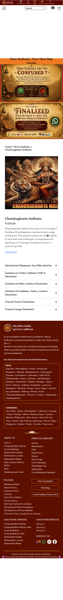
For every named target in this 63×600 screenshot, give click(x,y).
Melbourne (19, 417)
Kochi (8, 385)
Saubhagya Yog (39, 465)
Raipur (44, 388)
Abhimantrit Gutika (13, 537)
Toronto (37, 424)
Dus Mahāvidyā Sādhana (43, 472)
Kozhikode (35, 385)
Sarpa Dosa (37, 452)
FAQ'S (7, 465)
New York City (45, 417)
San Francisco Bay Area (31, 420)
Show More (11, 252)
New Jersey (32, 417)
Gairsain (32, 378)
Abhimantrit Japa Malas (50, 3)
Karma (35, 443)
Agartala (10, 368)
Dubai (10, 414)
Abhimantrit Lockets (42, 3)
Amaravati (42, 368)
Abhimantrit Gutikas (35, 4)
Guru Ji (7, 442)
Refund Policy (10, 487)
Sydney (21, 424)
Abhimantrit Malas (12, 459)
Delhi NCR (44, 375)
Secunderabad (13, 391)
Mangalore (11, 388)
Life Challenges (39, 462)
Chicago (53, 411)
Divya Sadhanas (28, 3)
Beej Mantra (38, 446)
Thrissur (31, 394)
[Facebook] (55, 542)
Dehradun (33, 375)
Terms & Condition (13, 497)
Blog (6, 468)
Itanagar (40, 381)
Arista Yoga (37, 459)
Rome (15, 420)
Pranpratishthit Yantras (21, 3)
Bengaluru (11, 372)
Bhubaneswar (32, 372)
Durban (18, 414)
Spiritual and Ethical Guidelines (18, 507)
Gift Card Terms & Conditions (18, 504)
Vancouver (48, 424)
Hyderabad (21, 381)
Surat (41, 391)
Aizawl (32, 368)
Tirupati (40, 394)
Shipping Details (11, 484)
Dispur (23, 378)
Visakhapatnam (13, 398)
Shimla (34, 391)
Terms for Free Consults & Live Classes (22, 513)
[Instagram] (49, 542)
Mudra (35, 456)
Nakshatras (37, 469)
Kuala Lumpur (37, 414)
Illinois (26, 414)
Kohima (16, 385)
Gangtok (10, 381)
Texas (29, 424)
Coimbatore (21, 375)
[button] (42, 91)
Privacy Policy (10, 500)
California (42, 411)
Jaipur (49, 381)
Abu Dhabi (11, 411)
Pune (37, 388)
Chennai (10, 375)
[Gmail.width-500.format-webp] (38, 542)
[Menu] (4, 8)
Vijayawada (51, 394)
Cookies (8, 494)
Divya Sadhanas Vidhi (14, 533)
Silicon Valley (50, 420)
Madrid (9, 417)
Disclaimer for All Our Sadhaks (18, 510)
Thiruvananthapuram (16, 394)
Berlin (20, 411)
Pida (34, 449)
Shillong (25, 391)
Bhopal (20, 372)
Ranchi (52, 388)
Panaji (30, 388)
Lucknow (46, 385)
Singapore (11, 424)
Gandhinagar (43, 378)
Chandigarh (46, 372)
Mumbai (22, 388)
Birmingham (31, 411)
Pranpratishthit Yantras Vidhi (17, 527)
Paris (8, 420)
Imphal (31, 381)
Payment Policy (11, 491)
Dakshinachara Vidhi (13, 472)
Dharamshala (12, 378)
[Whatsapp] (44, 542)
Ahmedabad (21, 368)
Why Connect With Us (14, 462)
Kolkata (25, 385)
